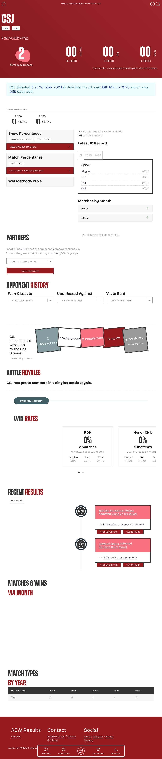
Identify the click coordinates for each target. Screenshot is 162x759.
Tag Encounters (109, 531)
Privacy (54, 740)
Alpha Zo (117, 513)
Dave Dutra (111, 546)
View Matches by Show (23, 146)
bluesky (89, 740)
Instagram (98, 736)
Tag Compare (133, 531)
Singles (85, 171)
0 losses (71, 60)
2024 (5, 28)
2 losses (109, 60)
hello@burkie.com (56, 736)
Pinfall (106, 557)
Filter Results (17, 500)
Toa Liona (53, 253)
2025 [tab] (88, 155)
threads (109, 736)
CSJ (23, 249)
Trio (83, 183)
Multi (84, 188)
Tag (12, 163)
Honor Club (11, 37)
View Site (16, 736)
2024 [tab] (98, 155)
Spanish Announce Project (116, 510)
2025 (16, 28)
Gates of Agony (109, 543)
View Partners (30, 271)
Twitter (87, 736)
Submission (110, 524)
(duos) (133, 513)
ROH (25, 37)
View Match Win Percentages (27, 170)
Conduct (71, 736)
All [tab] (80, 155)
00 (71, 51)
